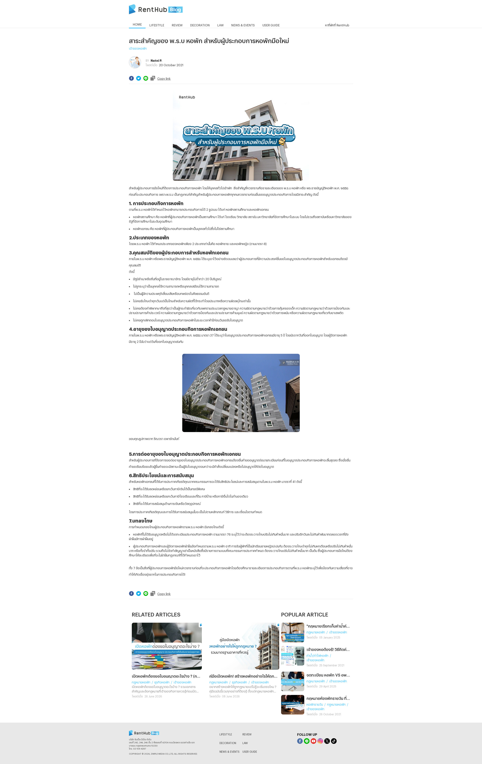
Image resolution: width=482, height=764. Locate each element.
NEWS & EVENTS (229, 751)
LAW (245, 742)
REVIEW (247, 734)
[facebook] (131, 78)
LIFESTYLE (226, 734)
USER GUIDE (250, 751)
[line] (145, 78)
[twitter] (138, 78)
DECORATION (228, 742)
